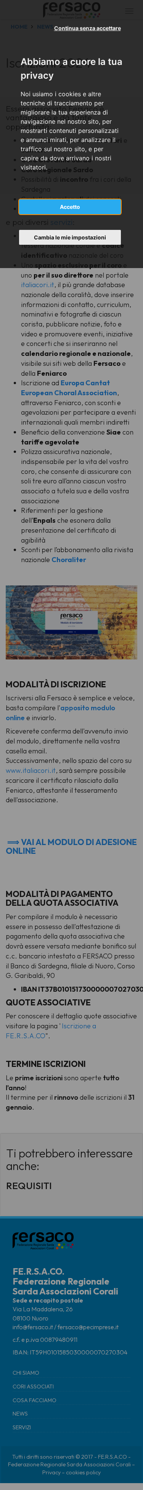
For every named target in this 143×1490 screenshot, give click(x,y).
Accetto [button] (70, 207)
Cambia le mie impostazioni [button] (70, 237)
